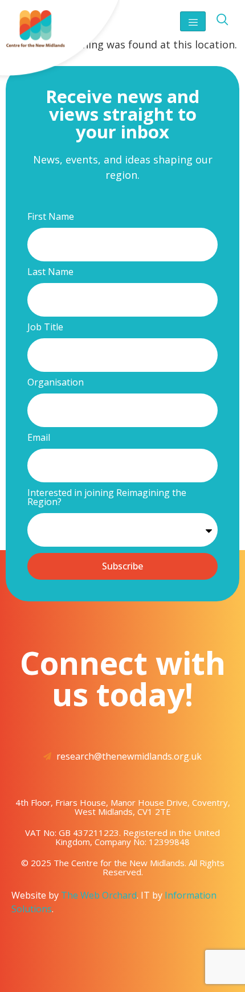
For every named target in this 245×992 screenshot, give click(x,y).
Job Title (45, 327)
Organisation (55, 383)
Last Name (50, 272)
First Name (50, 217)
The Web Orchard (99, 895)
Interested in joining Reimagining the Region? (106, 498)
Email (38, 438)
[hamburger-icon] (193, 21)
